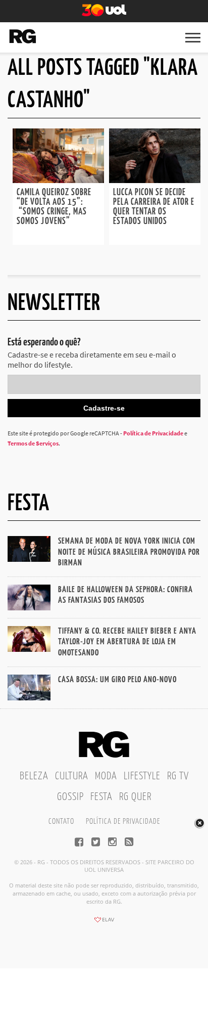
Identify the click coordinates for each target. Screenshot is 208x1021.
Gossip (70, 797)
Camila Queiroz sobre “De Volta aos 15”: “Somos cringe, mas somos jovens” (54, 207)
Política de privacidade (123, 821)
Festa (101, 797)
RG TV (178, 776)
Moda (106, 776)
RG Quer (135, 797)
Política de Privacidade (153, 433)
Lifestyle (142, 776)
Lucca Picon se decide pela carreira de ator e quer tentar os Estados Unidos (153, 207)
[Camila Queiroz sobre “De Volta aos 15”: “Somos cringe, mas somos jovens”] (58, 180)
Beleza (34, 776)
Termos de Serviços (33, 443)
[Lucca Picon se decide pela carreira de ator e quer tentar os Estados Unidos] (154, 180)
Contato (61, 821)
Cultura (71, 776)
